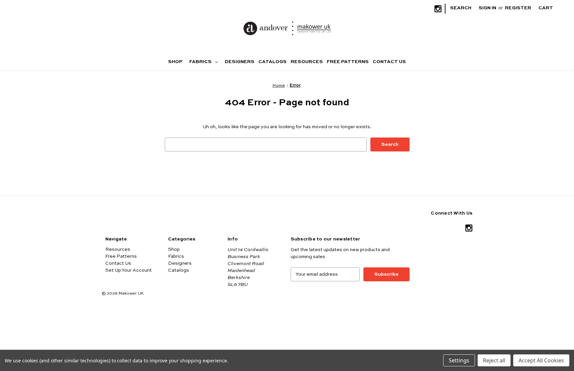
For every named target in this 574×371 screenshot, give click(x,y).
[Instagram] (437, 8)
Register (518, 8)
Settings (459, 360)
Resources (307, 61)
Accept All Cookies (541, 360)
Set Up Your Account (128, 270)
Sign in (487, 8)
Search (460, 8)
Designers (239, 61)
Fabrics (201, 61)
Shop (175, 61)
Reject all (494, 360)
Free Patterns (348, 61)
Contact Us (389, 61)
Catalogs (272, 61)
